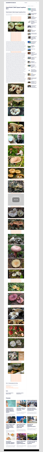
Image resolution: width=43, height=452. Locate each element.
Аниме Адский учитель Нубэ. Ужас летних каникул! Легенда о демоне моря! (34, 42)
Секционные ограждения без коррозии (33, 46)
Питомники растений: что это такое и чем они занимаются (32, 442)
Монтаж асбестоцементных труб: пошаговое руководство (33, 74)
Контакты (26, 2)
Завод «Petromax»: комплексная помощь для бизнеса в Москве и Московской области (34, 70)
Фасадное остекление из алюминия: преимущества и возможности (33, 58)
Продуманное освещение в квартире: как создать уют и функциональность (34, 17)
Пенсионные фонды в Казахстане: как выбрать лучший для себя (33, 26)
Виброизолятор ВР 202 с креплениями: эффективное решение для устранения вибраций (34, 22)
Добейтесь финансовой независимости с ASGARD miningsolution (21, 442)
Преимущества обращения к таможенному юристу (33, 62)
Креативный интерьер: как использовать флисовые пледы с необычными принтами (34, 86)
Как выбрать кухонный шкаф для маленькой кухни (34, 79)
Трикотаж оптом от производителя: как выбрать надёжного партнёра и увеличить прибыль (33, 10)
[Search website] (36, 2)
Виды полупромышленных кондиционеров (33, 31)
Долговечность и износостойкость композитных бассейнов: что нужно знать (33, 66)
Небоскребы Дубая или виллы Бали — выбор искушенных (34, 14)
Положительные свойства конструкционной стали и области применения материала (34, 54)
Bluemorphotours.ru (11, 2)
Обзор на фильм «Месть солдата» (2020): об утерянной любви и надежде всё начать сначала (34, 38)
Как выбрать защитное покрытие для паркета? (34, 33)
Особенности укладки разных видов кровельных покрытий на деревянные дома (33, 82)
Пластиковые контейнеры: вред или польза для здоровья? (10, 442)
